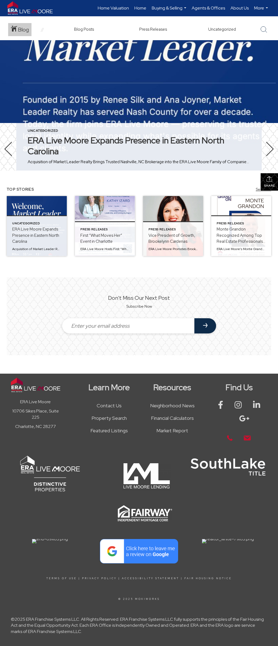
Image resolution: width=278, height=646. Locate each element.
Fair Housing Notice (208, 578)
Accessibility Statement (150, 578)
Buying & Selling (170, 10)
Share (269, 185)
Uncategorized (43, 130)
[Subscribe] (205, 325)
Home (140, 8)
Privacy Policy (99, 578)
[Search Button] (264, 29)
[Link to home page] (32, 8)
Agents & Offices (208, 8)
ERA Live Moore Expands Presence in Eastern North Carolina (126, 145)
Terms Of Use (61, 578)
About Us (239, 8)
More (261, 10)
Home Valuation (113, 8)
